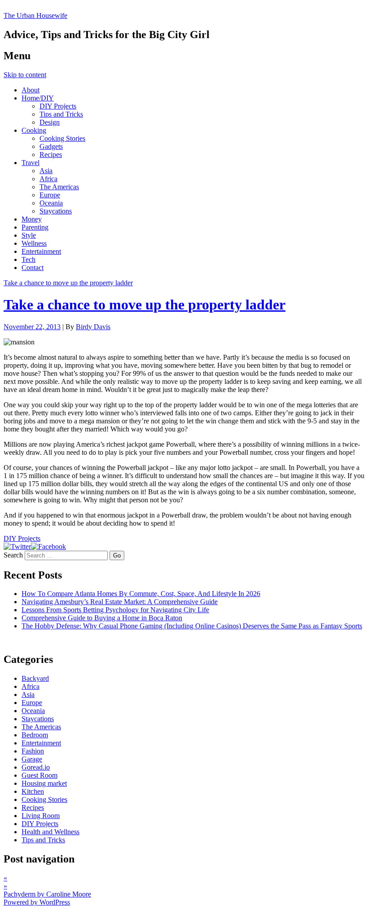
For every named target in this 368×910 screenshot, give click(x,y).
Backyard (35, 678)
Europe (49, 195)
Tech (28, 259)
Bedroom (35, 735)
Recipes (50, 154)
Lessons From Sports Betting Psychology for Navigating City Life (115, 610)
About (30, 90)
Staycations (55, 211)
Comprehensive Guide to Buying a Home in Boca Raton (102, 618)
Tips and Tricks (61, 114)
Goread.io (36, 767)
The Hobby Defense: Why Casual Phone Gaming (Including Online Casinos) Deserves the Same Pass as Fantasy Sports (192, 626)
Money (32, 219)
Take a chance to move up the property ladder (68, 283)
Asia (46, 170)
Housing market (44, 783)
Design (49, 122)
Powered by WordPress (37, 902)
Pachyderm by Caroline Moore (47, 894)
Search (13, 555)
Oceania (51, 203)
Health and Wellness (50, 832)
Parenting (35, 227)
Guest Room (39, 775)
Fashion (33, 751)
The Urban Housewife (35, 15)
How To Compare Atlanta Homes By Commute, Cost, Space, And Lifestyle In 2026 (141, 593)
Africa (48, 179)
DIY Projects (57, 106)
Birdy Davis (93, 327)
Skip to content (25, 74)
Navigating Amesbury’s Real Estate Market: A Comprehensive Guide (120, 601)
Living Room (41, 815)
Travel (30, 162)
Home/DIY (38, 98)
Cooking (34, 130)
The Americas (59, 187)
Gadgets (51, 146)
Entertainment (41, 251)
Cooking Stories (62, 138)
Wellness (34, 243)
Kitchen (33, 791)
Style (29, 235)
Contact (33, 267)
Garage (32, 759)
